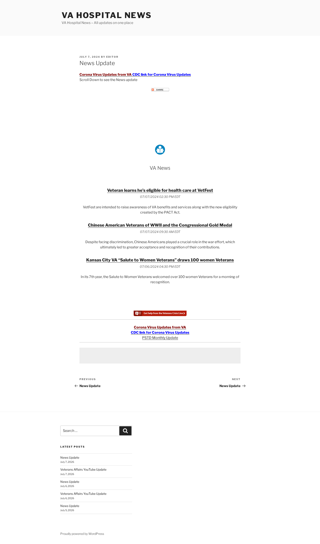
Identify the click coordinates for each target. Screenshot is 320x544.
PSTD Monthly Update (160, 338)
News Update (69, 457)
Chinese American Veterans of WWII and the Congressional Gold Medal (160, 225)
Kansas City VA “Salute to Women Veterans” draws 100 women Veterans (160, 260)
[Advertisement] (160, 356)
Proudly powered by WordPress (82, 534)
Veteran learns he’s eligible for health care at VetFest (160, 190)
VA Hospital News (107, 15)
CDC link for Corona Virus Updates (161, 74)
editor (112, 56)
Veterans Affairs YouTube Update (83, 469)
